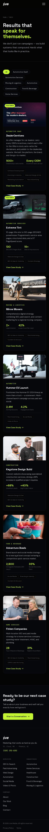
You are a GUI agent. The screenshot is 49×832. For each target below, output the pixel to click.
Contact (6, 810)
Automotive (32, 764)
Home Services (33, 768)
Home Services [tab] (11, 94)
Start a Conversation (17, 716)
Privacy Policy (8, 828)
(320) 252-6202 (10, 750)
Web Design (8, 772)
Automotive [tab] (32, 83)
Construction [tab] (11, 88)
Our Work (7, 801)
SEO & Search (9, 764)
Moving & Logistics (35, 785)
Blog (5, 805)
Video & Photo (9, 785)
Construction (32, 777)
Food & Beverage (34, 781)
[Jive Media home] (6, 4)
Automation (8, 777)
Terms (19, 828)
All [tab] (6, 72)
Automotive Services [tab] (14, 77)
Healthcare (31, 772)
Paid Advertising (10, 768)
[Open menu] (43, 4)
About (5, 797)
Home (5, 17)
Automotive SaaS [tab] (20, 72)
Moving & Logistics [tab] (13, 83)
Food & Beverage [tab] (29, 88)
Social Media (8, 781)
